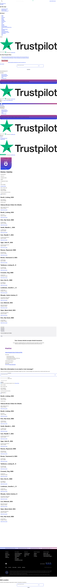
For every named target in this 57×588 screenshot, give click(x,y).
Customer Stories (4, 76)
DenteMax (3, 20)
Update (28, 587)
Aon (2, 28)
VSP (2, 34)
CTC (2, 35)
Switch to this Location (4, 217)
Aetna (2, 15)
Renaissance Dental (4, 29)
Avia (2, 23)
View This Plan (7, 364)
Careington (3, 17)
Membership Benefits (5, 75)
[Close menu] (1, 101)
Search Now (28, 69)
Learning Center (4, 78)
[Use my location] (39, 66)
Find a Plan (1, 4)
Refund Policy (23, 567)
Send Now (2, 382)
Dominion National (4, 26)
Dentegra (3, 25)
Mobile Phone (10, 378)
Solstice (3, 19)
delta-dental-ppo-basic (5, 31)
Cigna (2, 16)
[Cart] (2, 100)
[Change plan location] (1, 1)
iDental (3, 18)
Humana (3, 22)
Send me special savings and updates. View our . (10, 383)
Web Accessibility (14, 567)
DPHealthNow (4, 33)
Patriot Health (4, 21)
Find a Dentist (2, 105)
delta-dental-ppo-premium (5, 32)
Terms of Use (9, 567)
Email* (9, 377)
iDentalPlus (3, 30)
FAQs (2, 77)
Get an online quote (12, 364)
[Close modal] (1, 577)
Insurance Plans (3, 186)
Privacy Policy (17, 383)
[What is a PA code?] (6, 71)
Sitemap (6, 567)
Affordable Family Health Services (7, 27)
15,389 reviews (13, 52)
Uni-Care (3, 24)
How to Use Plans (4, 74)
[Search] (1, 100)
